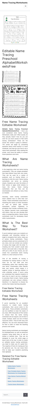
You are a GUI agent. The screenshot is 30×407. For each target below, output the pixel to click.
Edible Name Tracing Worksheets (14, 367)
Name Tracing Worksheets (14, 3)
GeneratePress (15, 404)
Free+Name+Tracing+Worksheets (17, 377)
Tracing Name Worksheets (16, 384)
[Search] (25, 395)
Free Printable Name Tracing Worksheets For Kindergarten (17, 372)
